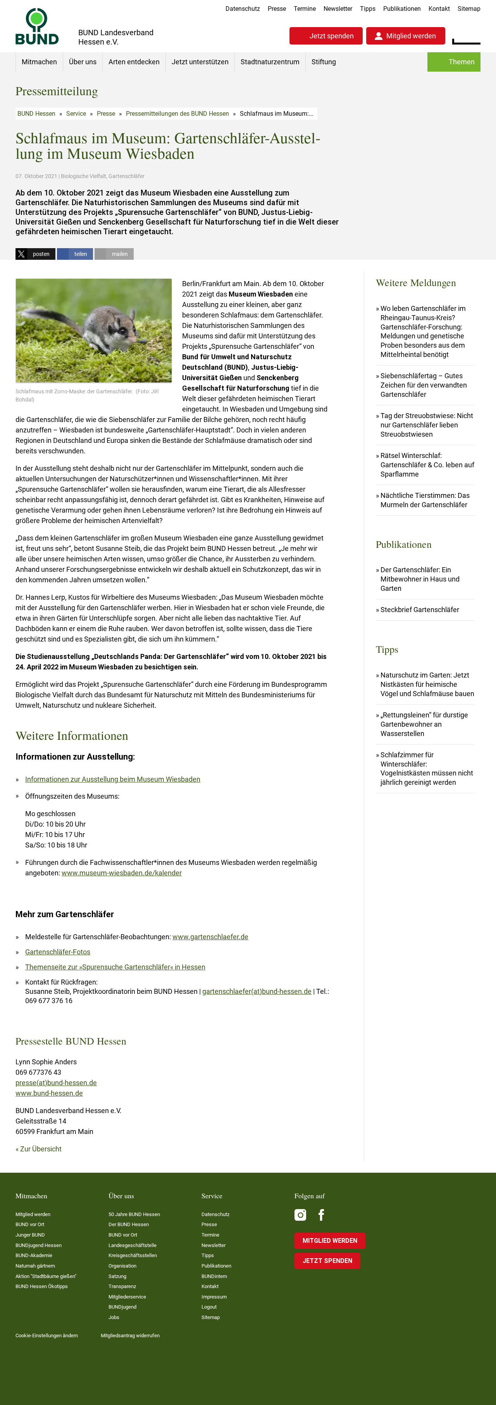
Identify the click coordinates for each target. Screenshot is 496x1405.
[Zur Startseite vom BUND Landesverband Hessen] (37, 26)
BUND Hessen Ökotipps (42, 1286)
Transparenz (122, 1286)
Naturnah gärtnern (35, 1266)
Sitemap (469, 8)
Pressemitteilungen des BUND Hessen (177, 113)
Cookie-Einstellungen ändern (47, 1335)
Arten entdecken (134, 62)
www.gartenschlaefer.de (210, 937)
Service (76, 113)
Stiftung (324, 62)
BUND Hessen (36, 113)
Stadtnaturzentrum (270, 62)
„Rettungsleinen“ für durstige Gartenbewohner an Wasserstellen (424, 724)
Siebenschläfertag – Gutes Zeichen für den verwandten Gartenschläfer (424, 385)
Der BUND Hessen (128, 1224)
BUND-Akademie (34, 1255)
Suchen (474, 34)
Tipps (367, 8)
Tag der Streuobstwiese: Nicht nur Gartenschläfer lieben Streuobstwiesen (427, 425)
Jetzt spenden (332, 36)
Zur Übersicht (41, 1149)
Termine (305, 8)
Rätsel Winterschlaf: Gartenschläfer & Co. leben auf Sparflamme (427, 464)
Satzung (117, 1276)
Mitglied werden (411, 36)
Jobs (113, 1317)
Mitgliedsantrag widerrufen (130, 1335)
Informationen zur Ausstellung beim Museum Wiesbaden (112, 779)
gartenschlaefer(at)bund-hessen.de (257, 991)
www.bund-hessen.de (49, 1093)
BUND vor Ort (30, 1224)
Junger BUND (30, 1235)
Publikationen (402, 8)
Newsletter (338, 8)
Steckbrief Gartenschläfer (420, 610)
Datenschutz (243, 8)
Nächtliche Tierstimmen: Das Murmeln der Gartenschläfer (425, 500)
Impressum (214, 1297)
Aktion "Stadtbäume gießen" (46, 1276)
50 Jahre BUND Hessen (134, 1214)
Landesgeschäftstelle (132, 1245)
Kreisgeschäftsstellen (132, 1255)
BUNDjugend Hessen (39, 1245)
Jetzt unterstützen (200, 62)
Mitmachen (39, 62)
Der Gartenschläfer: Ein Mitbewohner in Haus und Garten (420, 579)
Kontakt (439, 8)
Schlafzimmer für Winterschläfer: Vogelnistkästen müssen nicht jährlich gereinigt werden (427, 769)
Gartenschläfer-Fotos (57, 952)
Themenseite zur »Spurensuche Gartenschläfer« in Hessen (115, 967)
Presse (277, 8)
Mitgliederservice (127, 1297)
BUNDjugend (122, 1307)
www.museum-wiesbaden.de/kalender (122, 873)
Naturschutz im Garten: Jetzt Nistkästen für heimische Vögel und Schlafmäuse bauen (427, 684)
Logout (209, 1307)
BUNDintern (214, 1276)
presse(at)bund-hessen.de (56, 1083)
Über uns (82, 62)
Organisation (122, 1266)
